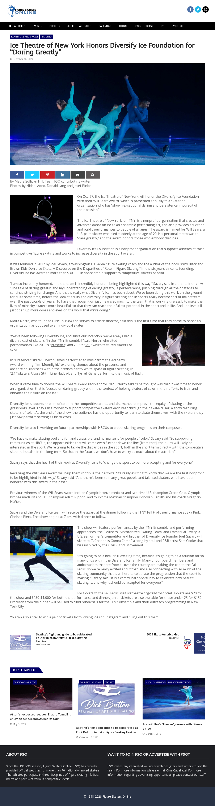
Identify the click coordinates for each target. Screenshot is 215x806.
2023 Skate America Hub (163, 634)
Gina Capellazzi (176, 770)
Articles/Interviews (155, 682)
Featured (46, 36)
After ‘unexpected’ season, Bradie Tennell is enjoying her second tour (40, 717)
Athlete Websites (79, 26)
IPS (162, 26)
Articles (19, 26)
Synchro (177, 26)
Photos (55, 26)
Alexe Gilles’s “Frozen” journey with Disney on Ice (172, 726)
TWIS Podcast (144, 26)
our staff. (200, 775)
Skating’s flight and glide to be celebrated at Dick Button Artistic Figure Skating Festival (64, 638)
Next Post (174, 638)
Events (37, 26)
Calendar (105, 26)
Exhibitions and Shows (24, 36)
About (123, 26)
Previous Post (43, 644)
